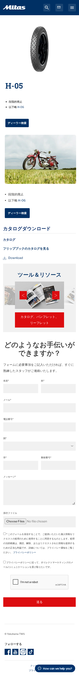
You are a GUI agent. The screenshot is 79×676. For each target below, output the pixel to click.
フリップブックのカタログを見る (26, 248)
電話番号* (8, 419)
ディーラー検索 (17, 123)
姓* (42, 380)
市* (5, 457)
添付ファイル (10, 513)
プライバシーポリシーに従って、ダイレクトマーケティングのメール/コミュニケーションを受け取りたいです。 (38, 564)
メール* (7, 399)
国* (5, 438)
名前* (6, 380)
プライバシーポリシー (24, 552)
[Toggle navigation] (72, 7)
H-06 (20, 107)
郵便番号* (46, 457)
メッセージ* (9, 476)
